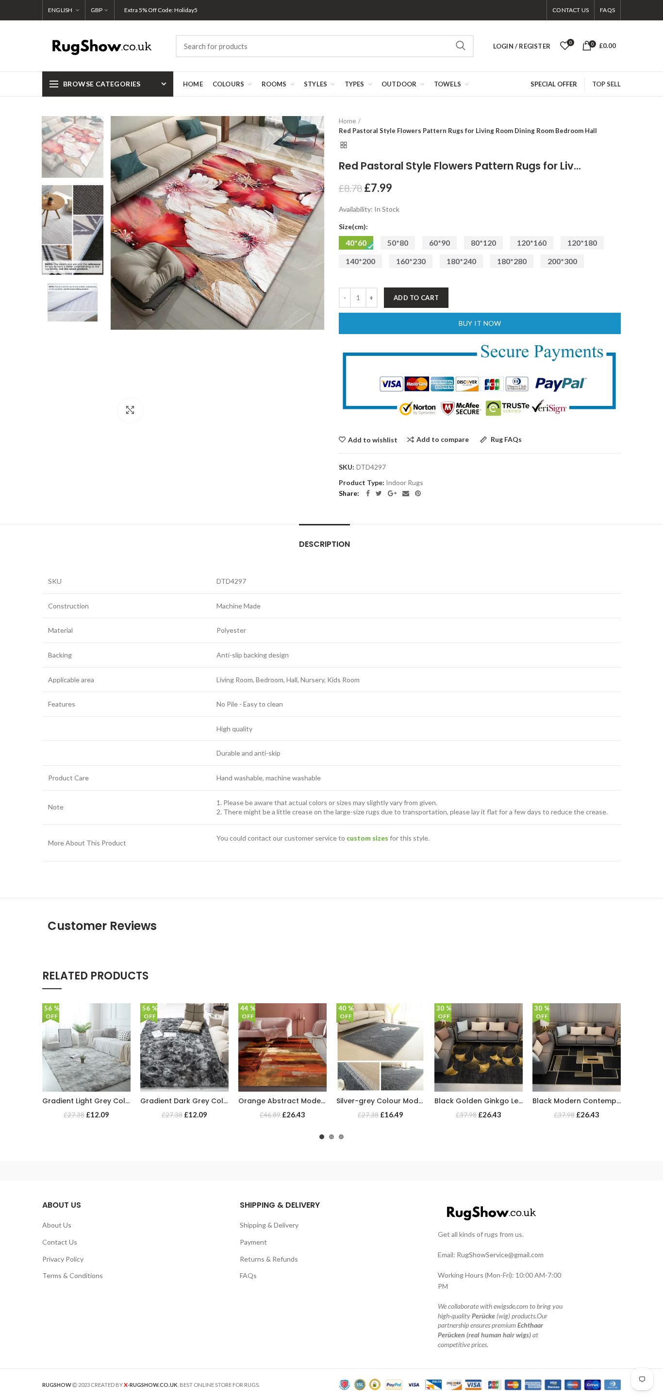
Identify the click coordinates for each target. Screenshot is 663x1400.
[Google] (392, 493)
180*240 (461, 261)
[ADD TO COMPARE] (123, 1041)
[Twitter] (379, 493)
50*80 (397, 242)
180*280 (512, 261)
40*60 (356, 242)
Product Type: (361, 483)
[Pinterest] (418, 493)
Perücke (483, 1316)
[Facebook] (368, 493)
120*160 (532, 242)
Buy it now (480, 323)
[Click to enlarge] (130, 410)
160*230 (411, 261)
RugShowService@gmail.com (500, 1254)
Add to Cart (416, 298)
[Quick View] (123, 1063)
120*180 (582, 242)
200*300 (562, 261)
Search (460, 46)
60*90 (439, 242)
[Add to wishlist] (123, 1019)
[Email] (405, 493)
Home (347, 121)
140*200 (360, 261)
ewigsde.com (511, 1306)
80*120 (483, 242)
